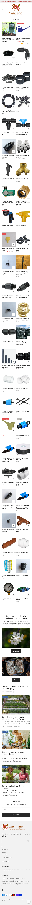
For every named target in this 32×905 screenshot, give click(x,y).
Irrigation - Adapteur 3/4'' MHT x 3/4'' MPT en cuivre (22, 319)
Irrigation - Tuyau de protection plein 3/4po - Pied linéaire (22, 343)
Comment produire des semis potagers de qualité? (13, 753)
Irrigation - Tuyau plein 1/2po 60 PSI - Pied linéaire (8, 110)
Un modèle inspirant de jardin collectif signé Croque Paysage (13, 718)
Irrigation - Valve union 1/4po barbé (7, 319)
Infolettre (4, 852)
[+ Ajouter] (28, 34)
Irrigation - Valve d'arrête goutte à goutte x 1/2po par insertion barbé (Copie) (23, 507)
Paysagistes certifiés (7, 857)
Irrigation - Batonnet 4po (22, 411)
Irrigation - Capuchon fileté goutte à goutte (23, 366)
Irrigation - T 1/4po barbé (8, 482)
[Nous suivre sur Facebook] (3, 890)
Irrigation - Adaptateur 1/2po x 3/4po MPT (7, 296)
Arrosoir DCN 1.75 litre (7, 434)
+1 (27, 43)
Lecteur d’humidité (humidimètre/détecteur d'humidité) (8, 39)
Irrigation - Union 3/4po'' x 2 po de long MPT (8, 366)
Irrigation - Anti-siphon (22, 575)
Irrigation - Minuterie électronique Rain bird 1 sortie (7, 202)
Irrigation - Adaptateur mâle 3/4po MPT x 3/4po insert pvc (8, 507)
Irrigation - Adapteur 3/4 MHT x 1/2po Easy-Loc (22, 296)
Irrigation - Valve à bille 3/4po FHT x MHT (22, 483)
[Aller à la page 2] (19, 606)
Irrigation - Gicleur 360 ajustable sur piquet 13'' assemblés (22, 273)
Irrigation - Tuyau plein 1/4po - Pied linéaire (22, 459)
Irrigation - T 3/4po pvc (22, 388)
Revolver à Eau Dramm (7, 225)
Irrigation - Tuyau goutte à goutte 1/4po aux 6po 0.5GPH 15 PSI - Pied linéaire (8, 64)
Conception (16, 651)
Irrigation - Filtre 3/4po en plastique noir (8, 179)
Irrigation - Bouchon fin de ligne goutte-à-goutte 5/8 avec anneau (22, 435)
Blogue (16, 680)
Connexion (4, 854)
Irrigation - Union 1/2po (7, 341)
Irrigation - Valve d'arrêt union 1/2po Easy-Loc (22, 133)
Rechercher (5, 849)
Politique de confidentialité (5, 860)
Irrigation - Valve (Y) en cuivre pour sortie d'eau (22, 179)
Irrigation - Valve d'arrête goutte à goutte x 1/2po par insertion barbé (8, 460)
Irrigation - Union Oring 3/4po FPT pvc (22, 553)
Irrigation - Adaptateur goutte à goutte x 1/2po (7, 412)
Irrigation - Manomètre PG (8, 598)
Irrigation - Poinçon (21, 225)
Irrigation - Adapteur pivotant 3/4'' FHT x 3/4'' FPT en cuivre (23, 202)
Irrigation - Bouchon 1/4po (22, 110)
